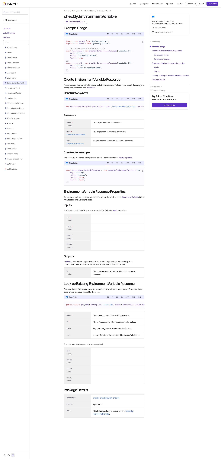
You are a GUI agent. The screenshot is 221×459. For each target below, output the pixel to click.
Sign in (201, 4)
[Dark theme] (9, 455)
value (69, 226)
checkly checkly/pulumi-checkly (106, 398)
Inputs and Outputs (130, 197)
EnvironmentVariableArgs (124, 106)
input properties (125, 158)
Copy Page (156, 86)
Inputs (156, 67)
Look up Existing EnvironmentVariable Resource (170, 76)
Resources (90, 88)
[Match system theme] (13, 455)
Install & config (9, 33)
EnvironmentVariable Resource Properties (168, 63)
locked (69, 235)
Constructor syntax (161, 55)
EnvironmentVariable (104, 11)
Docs (134, 4)
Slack (171, 4)
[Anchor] (119, 16)
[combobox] (15, 12)
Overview (6, 28)
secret (69, 244)
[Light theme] (4, 455)
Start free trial (169, 105)
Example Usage (158, 47)
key (68, 217)
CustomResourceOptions (75, 143)
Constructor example (162, 59)
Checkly (83, 11)
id (67, 271)
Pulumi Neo (158, 4)
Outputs (157, 71)
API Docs (6, 37)
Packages (75, 11)
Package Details (158, 80)
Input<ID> (108, 305)
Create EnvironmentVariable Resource (167, 51)
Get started (212, 4)
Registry (145, 4)
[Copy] (142, 42)
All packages (10, 20)
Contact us (191, 4)
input (115, 210)
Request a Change (159, 90)
